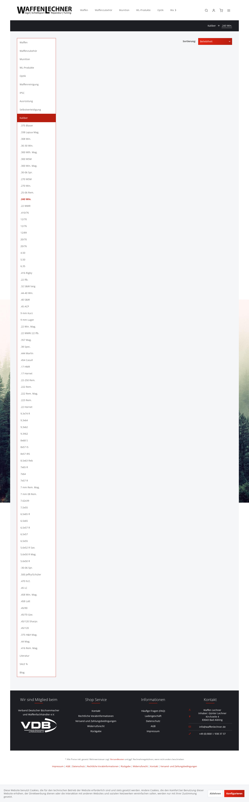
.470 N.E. (25, 581)
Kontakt (96, 710)
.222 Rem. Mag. (29, 393)
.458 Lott (25, 601)
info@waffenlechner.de (212, 726)
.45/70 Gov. (26, 614)
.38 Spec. (25, 346)
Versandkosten (117, 759)
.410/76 (24, 212)
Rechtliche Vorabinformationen (96, 716)
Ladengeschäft (153, 716)
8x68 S (24, 440)
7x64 (23, 474)
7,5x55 (24, 507)
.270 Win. (25, 185)
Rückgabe (95, 731)
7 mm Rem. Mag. (30, 487)
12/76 (23, 226)
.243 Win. (25, 199)
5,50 (22, 259)
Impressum (153, 731)
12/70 (23, 219)
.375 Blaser (26, 125)
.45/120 (24, 628)
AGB (153, 726)
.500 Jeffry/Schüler (30, 574)
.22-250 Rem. (27, 380)
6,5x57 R (25, 527)
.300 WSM (26, 159)
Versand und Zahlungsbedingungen (95, 721)
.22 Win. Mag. (28, 326)
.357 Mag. (26, 340)
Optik (23, 76)
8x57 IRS (25, 453)
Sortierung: (189, 41)
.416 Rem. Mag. (29, 648)
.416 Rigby (26, 272)
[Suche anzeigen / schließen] (206, 10)
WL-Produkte (27, 67)
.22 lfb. (24, 279)
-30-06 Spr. (26, 567)
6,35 (22, 266)
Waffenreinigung (29, 84)
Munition (25, 59)
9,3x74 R (25, 413)
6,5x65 (24, 520)
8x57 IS (24, 447)
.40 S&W (25, 299)
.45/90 (23, 608)
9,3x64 (24, 420)
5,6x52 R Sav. (27, 547)
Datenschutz (153, 721)
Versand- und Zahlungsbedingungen (178, 766)
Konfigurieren (234, 793)
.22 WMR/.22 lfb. (29, 333)
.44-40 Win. (26, 293)
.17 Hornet (26, 373)
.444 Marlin (26, 353)
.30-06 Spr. (26, 172)
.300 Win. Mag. (28, 165)
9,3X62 (24, 433)
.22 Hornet (26, 407)
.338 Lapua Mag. (29, 132)
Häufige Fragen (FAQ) (153, 710)
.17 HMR (25, 366)
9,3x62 (24, 427)
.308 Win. (25, 138)
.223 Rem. (26, 400)
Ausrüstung (26, 101)
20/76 (23, 246)
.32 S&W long (27, 286)
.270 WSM (26, 179)
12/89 (23, 232)
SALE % (24, 664)
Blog (22, 672)
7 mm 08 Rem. (28, 494)
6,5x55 (24, 541)
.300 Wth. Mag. (28, 152)
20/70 (23, 239)
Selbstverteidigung (30, 109)
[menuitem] (84, 10)
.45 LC (23, 587)
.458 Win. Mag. (28, 594)
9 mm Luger (27, 319)
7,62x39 (24, 500)
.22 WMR (25, 205)
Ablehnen (215, 793)
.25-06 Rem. (27, 192)
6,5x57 (24, 534)
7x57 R (24, 480)
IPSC (22, 92)
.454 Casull (26, 360)
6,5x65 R (25, 514)
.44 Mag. (25, 641)
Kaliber (24, 117)
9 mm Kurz (26, 313)
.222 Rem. (26, 386)
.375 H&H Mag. (28, 634)
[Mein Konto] (213, 10)
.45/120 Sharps (28, 621)
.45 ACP (24, 306)
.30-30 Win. (26, 145)
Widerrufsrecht (96, 726)
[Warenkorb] (221, 10)
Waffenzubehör (28, 50)
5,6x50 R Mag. (28, 554)
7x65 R (24, 467)
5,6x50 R (25, 561)
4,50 (22, 252)
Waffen (24, 42)
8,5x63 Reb (26, 460)
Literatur (24, 655)
